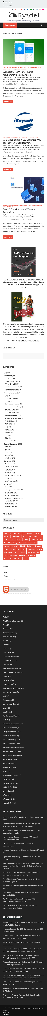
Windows (10, 206)
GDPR (19, 540)
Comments (9, 580)
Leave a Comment (26, 152)
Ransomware (8, 552)
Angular (37, 533)
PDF (18, 549)
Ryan (17, 219)
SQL (6, 438)
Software (11, 69)
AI (24, 533)
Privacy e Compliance (12, 490)
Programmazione (10, 415)
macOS (5, 137)
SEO (15, 552)
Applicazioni (7, 67)
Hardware (15, 67)
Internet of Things (11, 410)
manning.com (23, 340)
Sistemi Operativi (14, 137)
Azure (36, 536)
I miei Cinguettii (9, 347)
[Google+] (18, 10)
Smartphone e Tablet (12, 387)
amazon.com (35, 340)
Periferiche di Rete (11, 381)
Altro (6, 372)
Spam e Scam (9, 506)
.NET (5, 533)
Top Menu (8, 2)
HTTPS (39, 540)
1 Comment (24, 84)
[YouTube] (15, 10)
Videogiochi (9, 469)
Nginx (29, 546)
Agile (6, 395)
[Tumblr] (33, 10)
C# (6, 427)
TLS (5, 555)
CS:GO (13, 540)
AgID (19, 533)
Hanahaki (6, 1014)
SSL (38, 552)
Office (6, 549)
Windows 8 (31, 555)
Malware (7, 546)
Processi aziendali (11, 393)
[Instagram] (37, 10)
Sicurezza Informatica (19, 205)
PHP (6, 435)
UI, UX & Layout (10, 481)
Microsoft (15, 546)
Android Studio (10, 421)
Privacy (39, 549)
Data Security (10, 500)
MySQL (22, 546)
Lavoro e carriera (11, 412)
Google (33, 540)
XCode (26, 559)
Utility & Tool (21, 69)
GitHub (26, 540)
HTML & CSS (9, 429)
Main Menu (10, 25)
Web (6, 484)
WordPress (17, 559)
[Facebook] (24, 10)
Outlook (12, 549)
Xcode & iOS (9, 441)
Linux (7, 452)
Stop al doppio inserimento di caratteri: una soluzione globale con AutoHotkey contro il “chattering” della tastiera (23, 865)
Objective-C (37, 546)
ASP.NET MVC (27, 536)
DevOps (7, 401)
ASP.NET (8, 424)
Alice (17, 84)
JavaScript (8, 432)
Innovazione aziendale (12, 407)
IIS (4, 543)
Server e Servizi (10, 495)
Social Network (10, 503)
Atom (6, 576)
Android (8, 447)
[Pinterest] (40, 10)
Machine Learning (30, 543)
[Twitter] (12, 10)
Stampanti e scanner (12, 390)
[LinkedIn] (27, 10)
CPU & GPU (9, 378)
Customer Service (11, 398)
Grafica (7, 478)
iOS (6, 449)
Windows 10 (8, 559)
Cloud (7, 487)
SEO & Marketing (11, 492)
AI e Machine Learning (12, 418)
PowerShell (31, 549)
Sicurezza (22, 552)
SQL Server (31, 552)
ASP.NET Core (16, 536)
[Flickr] (43, 10)
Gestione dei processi (12, 404)
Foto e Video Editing (12, 475)
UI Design (7, 473)
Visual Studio (13, 555)
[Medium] (30, 10)
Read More (7, 101)
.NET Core (12, 533)
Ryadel (5, 1012)
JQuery (14, 543)
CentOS (6, 540)
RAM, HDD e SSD (25, 67)
